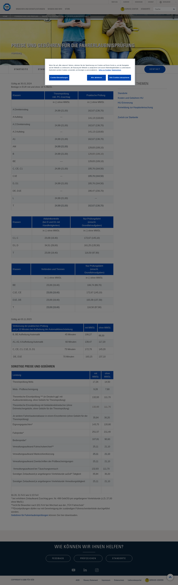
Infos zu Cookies (105, 70)
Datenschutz (116, 70)
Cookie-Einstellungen (59, 77)
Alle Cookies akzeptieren (119, 77)
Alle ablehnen (96, 77)
